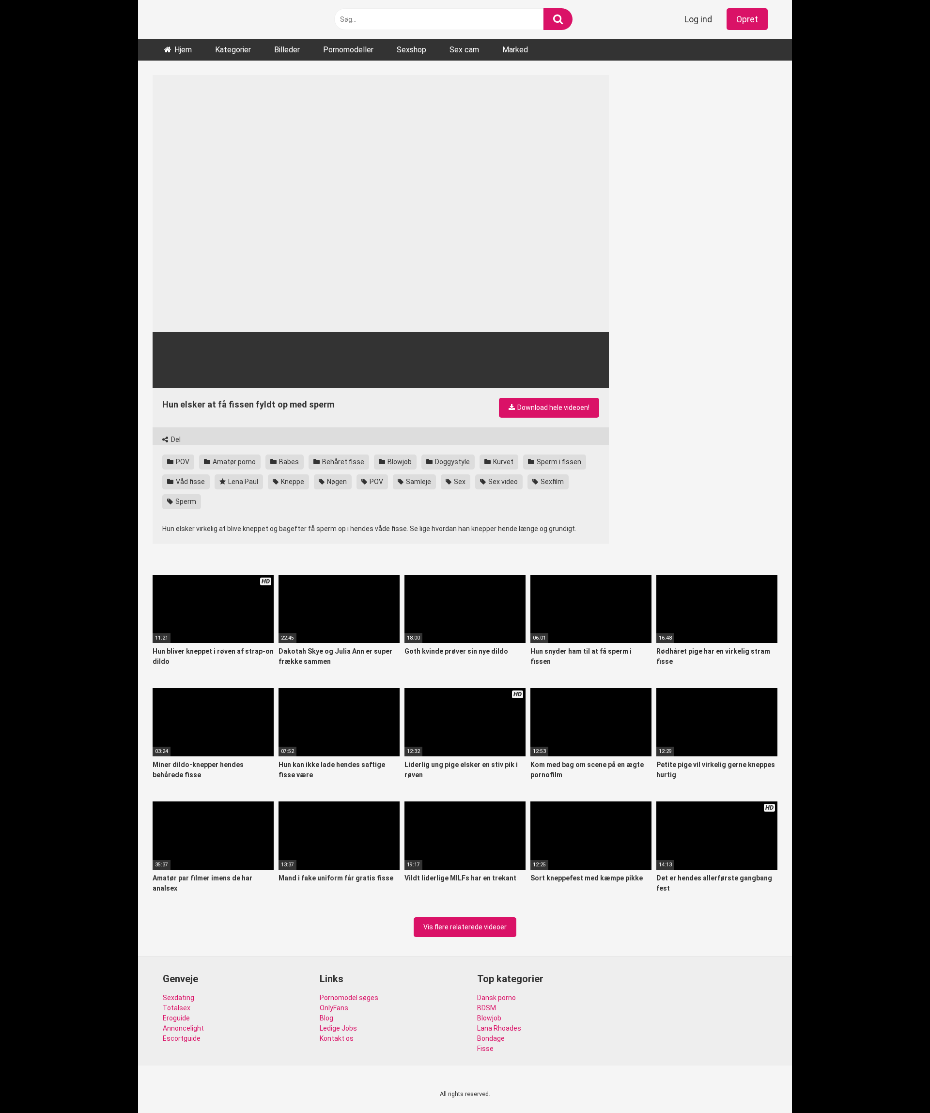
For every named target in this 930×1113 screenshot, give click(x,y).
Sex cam (464, 49)
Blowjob (399, 462)
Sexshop (411, 49)
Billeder (287, 49)
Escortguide (182, 1038)
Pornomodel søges (349, 998)
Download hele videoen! (552, 407)
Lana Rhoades (499, 1028)
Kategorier (233, 49)
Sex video (502, 482)
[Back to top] (897, 1084)
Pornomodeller (348, 49)
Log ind (698, 19)
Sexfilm (551, 482)
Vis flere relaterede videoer (465, 927)
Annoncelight (183, 1028)
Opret (747, 19)
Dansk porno (496, 998)
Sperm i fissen (558, 462)
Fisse (485, 1048)
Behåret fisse (342, 462)
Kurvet (502, 462)
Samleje (417, 482)
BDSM (486, 1008)
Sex (458, 482)
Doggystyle (452, 462)
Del (175, 439)
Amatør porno (233, 462)
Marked (515, 49)
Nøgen (336, 482)
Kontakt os (337, 1038)
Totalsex (176, 1008)
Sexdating (178, 998)
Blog (326, 1018)
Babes (288, 462)
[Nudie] (165, 20)
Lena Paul (242, 482)
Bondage (491, 1038)
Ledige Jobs (338, 1028)
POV (181, 462)
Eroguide (176, 1018)
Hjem (183, 49)
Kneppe (291, 482)
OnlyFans (334, 1008)
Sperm (185, 501)
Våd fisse (189, 482)
